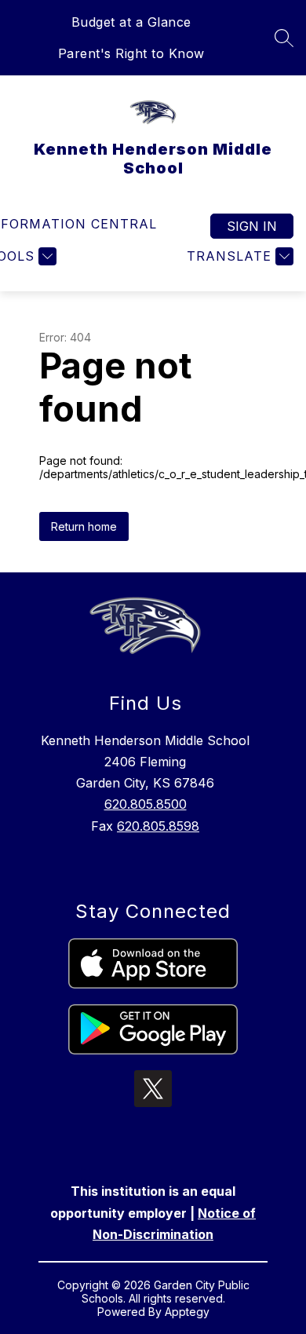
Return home (84, 526)
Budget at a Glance (131, 22)
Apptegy (187, 1311)
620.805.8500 (145, 804)
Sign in (252, 226)
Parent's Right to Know (131, 53)
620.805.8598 (158, 826)
